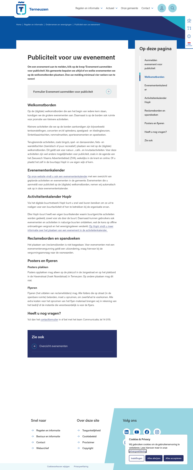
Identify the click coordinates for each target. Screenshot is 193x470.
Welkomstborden (154, 76)
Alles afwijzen (154, 458)
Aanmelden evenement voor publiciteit (153, 64)
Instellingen (136, 458)
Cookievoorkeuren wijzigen (58, 467)
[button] (189, 20)
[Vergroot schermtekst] (189, 28)
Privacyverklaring (81, 466)
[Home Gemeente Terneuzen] (32, 8)
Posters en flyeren (154, 123)
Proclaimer (88, 442)
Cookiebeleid (89, 436)
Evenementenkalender (156, 87)
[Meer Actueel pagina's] (117, 8)
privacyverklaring (137, 451)
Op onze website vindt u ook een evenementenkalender (57, 176)
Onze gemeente (129, 8)
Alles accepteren (174, 458)
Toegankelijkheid (91, 430)
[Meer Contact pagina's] (152, 8)
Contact (40, 442)
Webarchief (42, 448)
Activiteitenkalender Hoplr (155, 100)
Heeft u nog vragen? (156, 131)
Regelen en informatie (48, 430)
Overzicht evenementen (53, 346)
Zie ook (149, 140)
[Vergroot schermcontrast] (189, 36)
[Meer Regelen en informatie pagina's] (102, 8)
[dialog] (156, 449)
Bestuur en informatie (48, 436)
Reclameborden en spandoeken (155, 112)
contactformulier (49, 319)
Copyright (87, 448)
